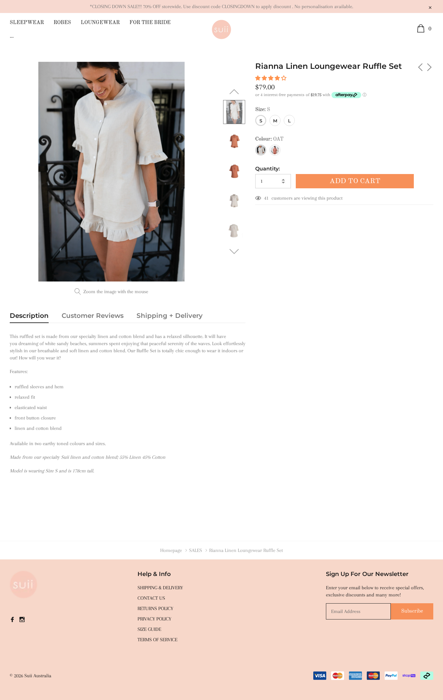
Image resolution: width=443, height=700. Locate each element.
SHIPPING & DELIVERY (160, 588)
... (12, 36)
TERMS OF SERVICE (157, 640)
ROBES (62, 22)
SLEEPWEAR (27, 22)
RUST (275, 150)
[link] (234, 112)
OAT (260, 150)
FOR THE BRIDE (150, 22)
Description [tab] (29, 315)
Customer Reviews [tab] (93, 315)
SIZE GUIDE (149, 629)
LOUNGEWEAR (100, 22)
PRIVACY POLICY (154, 619)
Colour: (269, 139)
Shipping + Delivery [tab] (170, 315)
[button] (271, 78)
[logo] (221, 29)
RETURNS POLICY (155, 608)
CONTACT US (151, 598)
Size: (262, 109)
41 (266, 198)
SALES (195, 550)
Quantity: (267, 169)
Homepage (171, 550)
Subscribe (412, 611)
